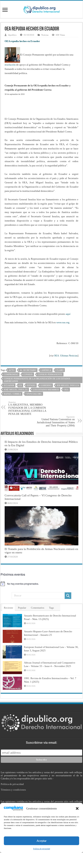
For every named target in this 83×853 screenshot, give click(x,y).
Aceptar (42, 840)
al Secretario (28, 370)
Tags (51, 607)
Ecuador (9, 385)
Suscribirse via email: (41, 742)
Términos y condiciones (13, 789)
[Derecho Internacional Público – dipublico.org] (41, 9)
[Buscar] (68, 595)
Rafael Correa (12, 394)
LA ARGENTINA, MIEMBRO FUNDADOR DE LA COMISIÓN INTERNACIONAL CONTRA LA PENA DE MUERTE (27, 408)
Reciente (8, 607)
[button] (77, 808)
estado (31, 385)
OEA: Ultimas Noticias (66, 355)
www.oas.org (62, 322)
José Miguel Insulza (16, 389)
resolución (10, 64)
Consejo (28, 374)
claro (60, 370)
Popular (22, 607)
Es (20, 385)
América (46, 370)
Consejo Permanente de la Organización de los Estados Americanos (37, 379)
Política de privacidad (41, 849)
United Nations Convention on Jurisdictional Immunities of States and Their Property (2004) (56, 421)
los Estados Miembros (46, 389)
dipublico (12, 35)
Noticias (44, 35)
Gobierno (46, 385)
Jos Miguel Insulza (68, 385)
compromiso (11, 374)
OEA (66, 389)
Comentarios (37, 607)
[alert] (41, 583)
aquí (68, 313)
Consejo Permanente (50, 374)
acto (11, 370)
